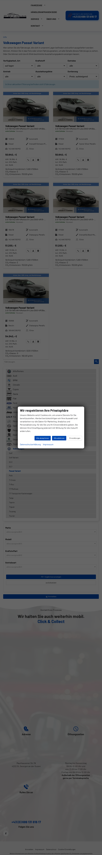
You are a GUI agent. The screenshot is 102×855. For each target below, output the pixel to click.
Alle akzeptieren (42, 438)
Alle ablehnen (59, 438)
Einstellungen (74, 438)
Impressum (48, 444)
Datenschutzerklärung (30, 444)
